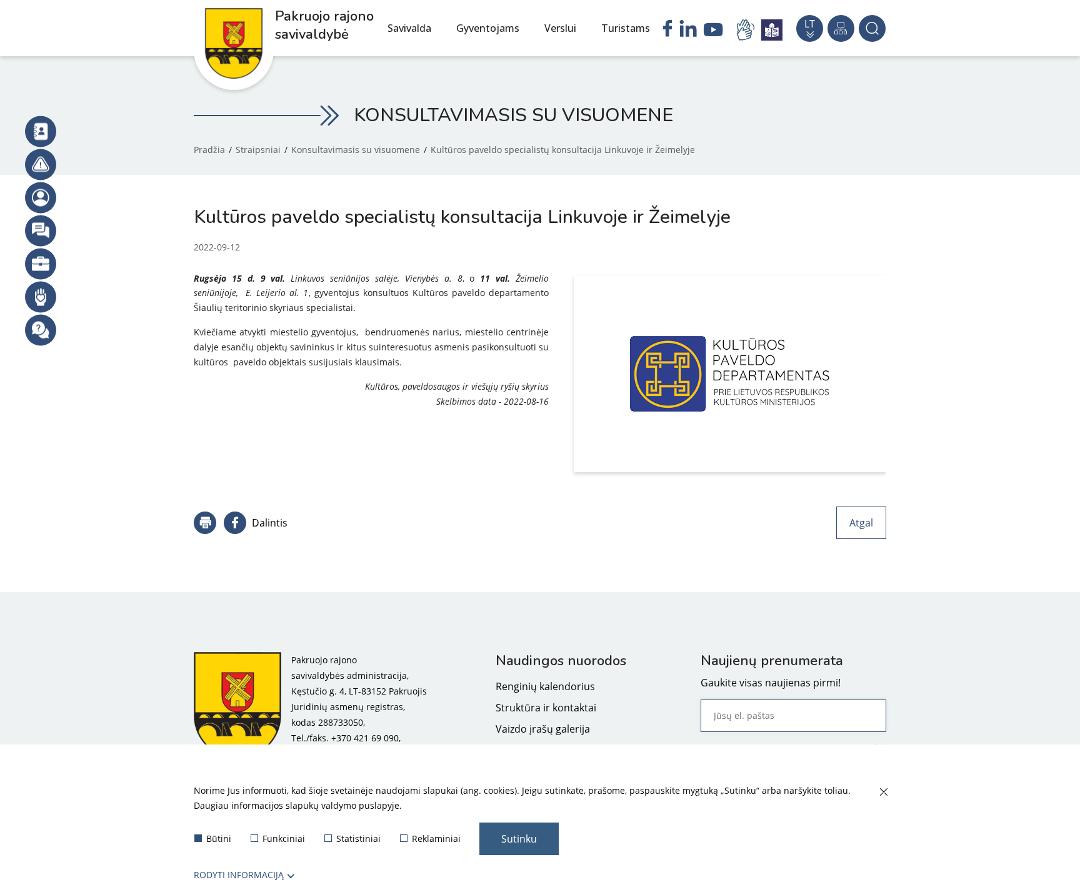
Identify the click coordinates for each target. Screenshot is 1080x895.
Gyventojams (487, 28)
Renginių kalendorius (545, 686)
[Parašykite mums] (40, 230)
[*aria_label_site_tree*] (841, 28)
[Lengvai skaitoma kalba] (771, 30)
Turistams (625, 28)
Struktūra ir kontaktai (546, 708)
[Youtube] (713, 31)
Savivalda (409, 28)
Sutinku (519, 839)
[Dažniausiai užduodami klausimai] (40, 329)
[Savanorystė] (40, 296)
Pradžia (209, 150)
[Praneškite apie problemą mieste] (40, 164)
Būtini (218, 838)
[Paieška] (872, 28)
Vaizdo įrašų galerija (543, 729)
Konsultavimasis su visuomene (355, 150)
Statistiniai (358, 838)
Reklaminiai (436, 838)
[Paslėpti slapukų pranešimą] (883, 792)
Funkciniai (283, 838)
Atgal (861, 523)
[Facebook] (667, 30)
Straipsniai (258, 150)
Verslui (560, 28)
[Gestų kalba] (747, 30)
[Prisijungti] (40, 197)
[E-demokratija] (40, 263)
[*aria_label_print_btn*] (205, 523)
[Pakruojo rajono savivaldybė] (237, 706)
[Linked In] (688, 30)
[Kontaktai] (40, 131)
